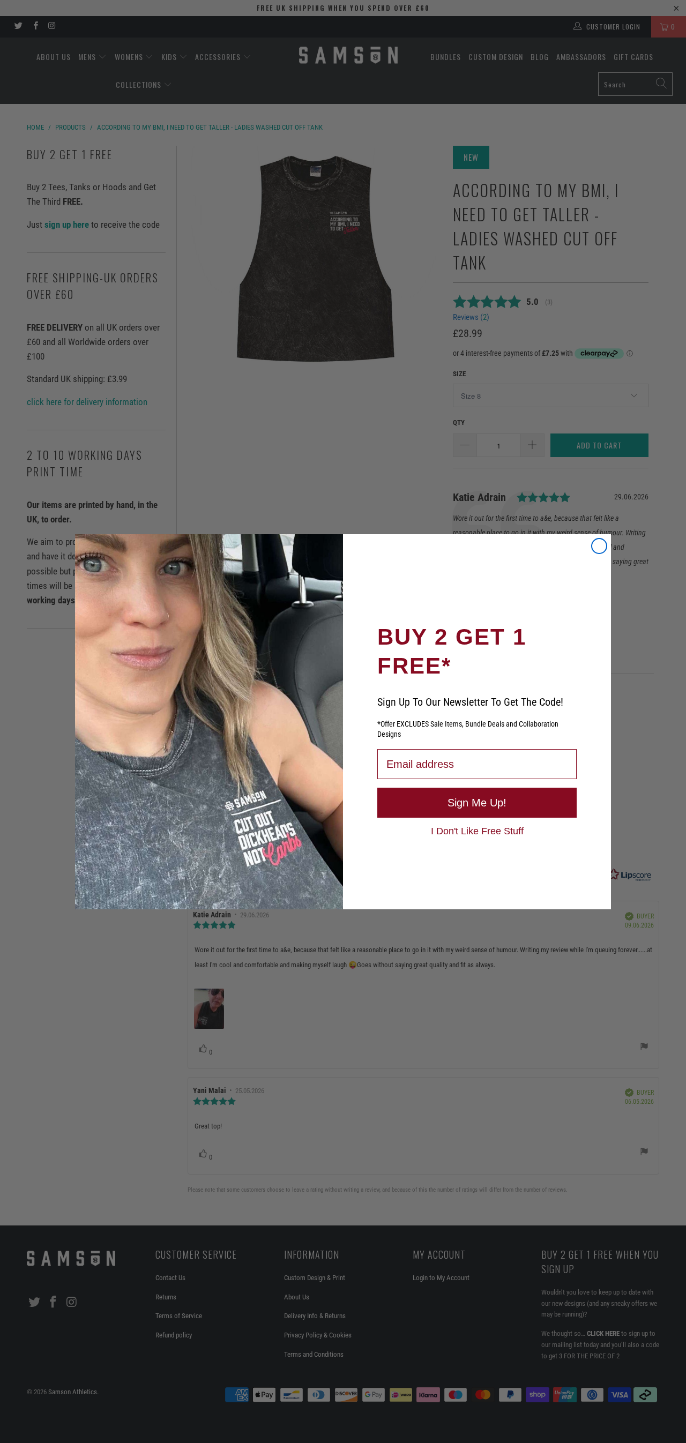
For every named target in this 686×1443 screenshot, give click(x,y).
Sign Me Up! (477, 803)
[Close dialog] (599, 546)
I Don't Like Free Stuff (477, 830)
